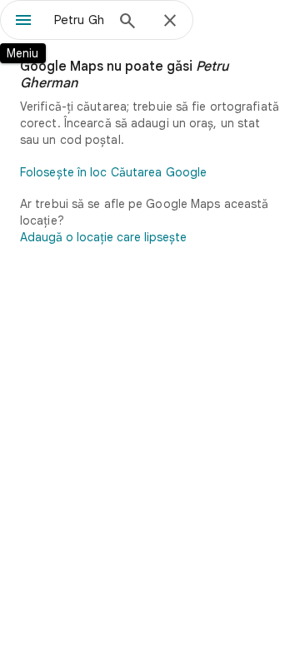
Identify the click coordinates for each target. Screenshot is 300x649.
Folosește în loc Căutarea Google (113, 172)
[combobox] (79, 20)
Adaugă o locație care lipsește (103, 237)
